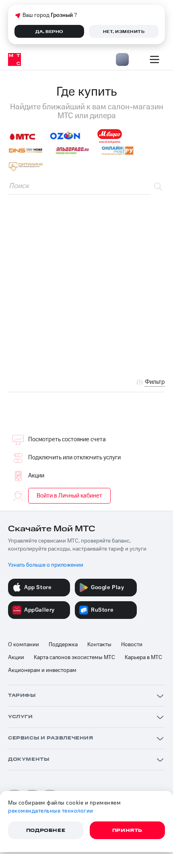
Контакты (99, 645)
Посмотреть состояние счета (67, 439)
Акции (36, 475)
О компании (23, 645)
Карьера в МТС (143, 657)
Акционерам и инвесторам (42, 670)
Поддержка (63, 645)
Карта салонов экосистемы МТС (74, 657)
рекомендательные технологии (50, 811)
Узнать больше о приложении (45, 565)
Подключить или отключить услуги (74, 457)
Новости (131, 645)
